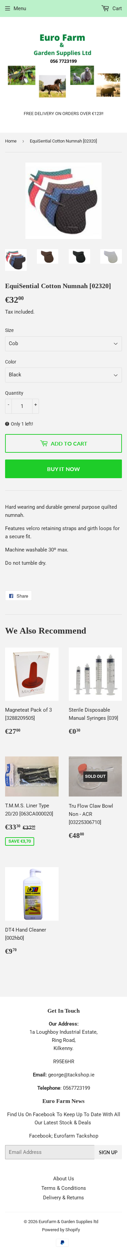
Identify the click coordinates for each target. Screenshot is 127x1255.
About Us (63, 1179)
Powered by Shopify (61, 1229)
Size (9, 330)
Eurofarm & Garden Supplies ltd (68, 1221)
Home (11, 141)
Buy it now (63, 469)
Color (10, 361)
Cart (116, 8)
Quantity (14, 393)
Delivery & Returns (63, 1198)
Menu (20, 8)
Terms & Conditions (63, 1188)
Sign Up (108, 1152)
